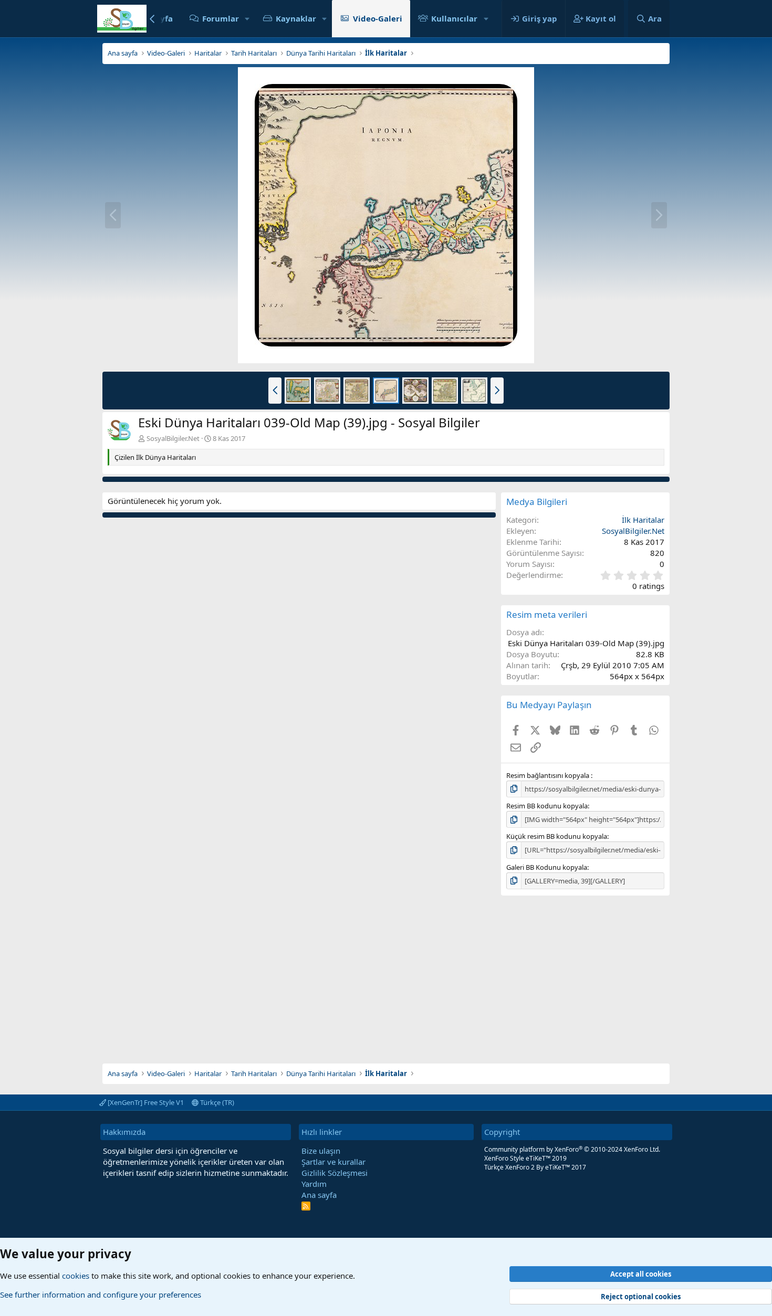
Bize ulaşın (320, 1150)
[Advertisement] (386, 979)
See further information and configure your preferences (100, 1294)
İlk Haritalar (643, 519)
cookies (75, 1275)
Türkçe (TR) (216, 1102)
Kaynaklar (296, 18)
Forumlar (220, 18)
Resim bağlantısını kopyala (548, 775)
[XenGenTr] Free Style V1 (145, 1102)
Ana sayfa (319, 1194)
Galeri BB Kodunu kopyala (546, 867)
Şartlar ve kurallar (333, 1161)
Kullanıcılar (454, 18)
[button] (247, 18)
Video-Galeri (377, 18)
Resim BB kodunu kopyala (547, 805)
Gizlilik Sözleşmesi (334, 1172)
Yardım (314, 1183)
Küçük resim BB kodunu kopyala (556, 836)
